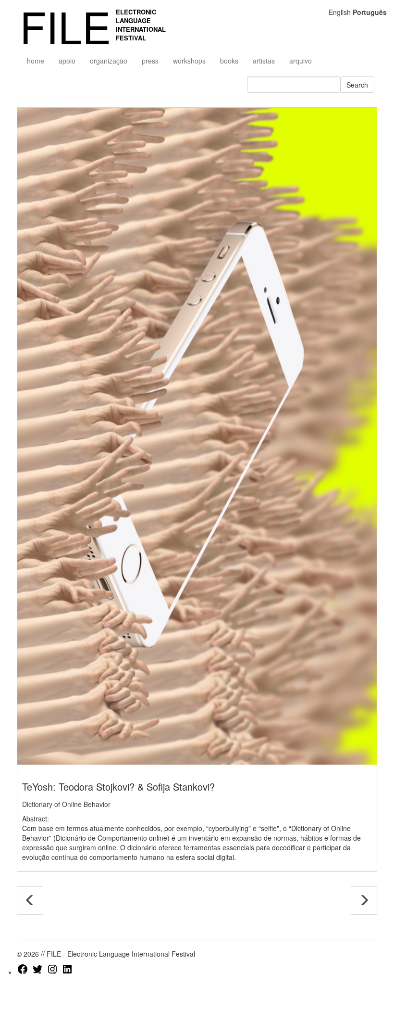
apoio (67, 60)
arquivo (300, 60)
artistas (264, 60)
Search (357, 85)
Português (370, 12)
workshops (189, 60)
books (229, 60)
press (150, 60)
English (340, 12)
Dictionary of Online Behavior (66, 804)
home (35, 60)
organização (108, 60)
